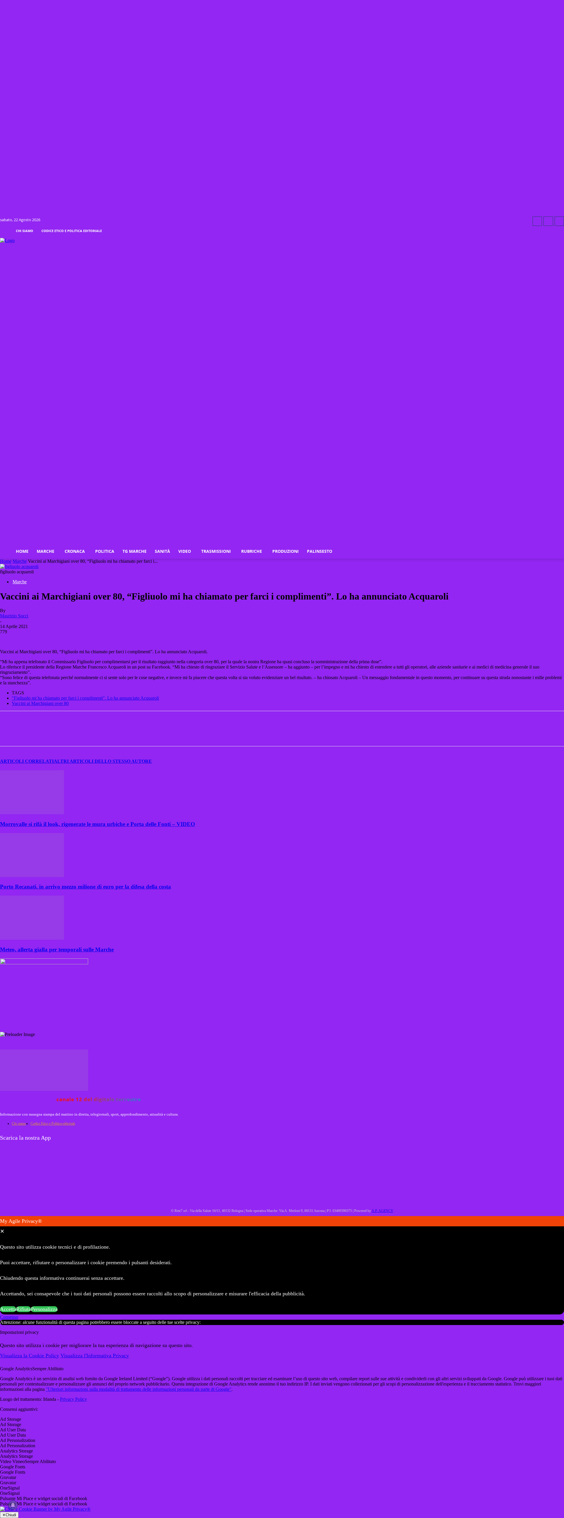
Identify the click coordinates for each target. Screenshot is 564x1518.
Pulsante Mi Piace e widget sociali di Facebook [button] (43, 1498)
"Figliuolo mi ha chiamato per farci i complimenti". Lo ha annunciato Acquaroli (85, 698)
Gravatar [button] (8, 1477)
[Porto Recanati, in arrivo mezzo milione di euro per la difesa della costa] (32, 875)
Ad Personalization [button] (17, 1440)
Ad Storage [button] (10, 1419)
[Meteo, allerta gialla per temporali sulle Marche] (32, 938)
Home (5, 561)
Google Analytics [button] (16, 1368)
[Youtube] (559, 221)
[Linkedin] (116, 734)
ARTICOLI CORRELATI (27, 761)
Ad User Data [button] (13, 1429)
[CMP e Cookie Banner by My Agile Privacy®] (45, 1509)
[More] (159, 734)
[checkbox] (282, 1424)
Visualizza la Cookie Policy (29, 1356)
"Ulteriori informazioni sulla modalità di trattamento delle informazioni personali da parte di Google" (138, 1389)
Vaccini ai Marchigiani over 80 (40, 703)
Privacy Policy (73, 1399)
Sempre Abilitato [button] (47, 1368)
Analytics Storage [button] (16, 1450)
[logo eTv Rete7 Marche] (282, 240)
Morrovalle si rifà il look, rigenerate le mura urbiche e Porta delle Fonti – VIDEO (97, 824)
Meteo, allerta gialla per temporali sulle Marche (57, 949)
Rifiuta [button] (23, 1309)
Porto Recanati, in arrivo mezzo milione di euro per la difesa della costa (85, 887)
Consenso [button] (9, 1316)
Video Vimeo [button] (12, 1461)
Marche (20, 561)
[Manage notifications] (13, 1505)
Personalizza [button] (44, 1309)
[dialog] (282, 1265)
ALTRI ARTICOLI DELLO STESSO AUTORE (103, 761)
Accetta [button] (8, 1309)
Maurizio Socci (14, 615)
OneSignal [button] (10, 1487)
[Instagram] (548, 221)
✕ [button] (2, 1231)
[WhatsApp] (95, 734)
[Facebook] (537, 221)
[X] (74, 734)
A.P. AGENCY (382, 1211)
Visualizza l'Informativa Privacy (95, 1356)
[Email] (137, 734)
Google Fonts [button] (12, 1466)
